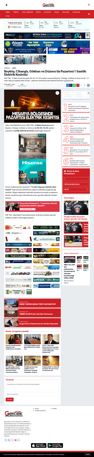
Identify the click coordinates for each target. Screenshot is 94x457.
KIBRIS (8, 12)
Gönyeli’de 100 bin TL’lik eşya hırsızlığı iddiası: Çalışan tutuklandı (78, 130)
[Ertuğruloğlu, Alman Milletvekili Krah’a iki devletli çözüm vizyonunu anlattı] (14, 360)
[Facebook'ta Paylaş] (67, 85)
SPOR (7, 16)
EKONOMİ (47, 12)
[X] (8, 440)
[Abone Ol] (88, 85)
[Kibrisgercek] (48, 5)
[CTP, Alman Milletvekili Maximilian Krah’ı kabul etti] (32, 339)
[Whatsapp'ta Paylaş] (74, 85)
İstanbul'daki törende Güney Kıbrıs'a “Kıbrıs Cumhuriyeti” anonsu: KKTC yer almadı (79, 163)
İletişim (55, 408)
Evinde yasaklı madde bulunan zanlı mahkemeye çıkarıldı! (13, 347)
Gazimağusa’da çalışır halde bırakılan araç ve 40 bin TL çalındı (79, 119)
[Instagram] (12, 440)
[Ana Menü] (89, 14)
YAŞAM (56, 12)
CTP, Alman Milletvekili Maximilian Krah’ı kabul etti (32, 347)
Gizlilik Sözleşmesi (40, 410)
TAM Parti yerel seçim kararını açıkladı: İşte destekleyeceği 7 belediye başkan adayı (79, 141)
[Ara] (89, 5)
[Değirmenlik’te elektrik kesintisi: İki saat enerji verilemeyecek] (50, 360)
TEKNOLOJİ (76, 12)
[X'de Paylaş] (70, 85)
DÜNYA (38, 12)
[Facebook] (5, 440)
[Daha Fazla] (77, 85)
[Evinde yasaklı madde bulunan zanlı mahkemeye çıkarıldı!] (14, 339)
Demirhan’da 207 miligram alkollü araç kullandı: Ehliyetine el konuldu (78, 108)
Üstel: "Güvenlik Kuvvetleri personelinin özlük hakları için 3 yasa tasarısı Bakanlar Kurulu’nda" (50, 349)
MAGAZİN (65, 12)
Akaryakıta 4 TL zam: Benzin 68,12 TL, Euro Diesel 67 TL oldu (79, 152)
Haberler (7, 68)
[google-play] (55, 445)
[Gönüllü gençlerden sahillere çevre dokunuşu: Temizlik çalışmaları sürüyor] (32, 360)
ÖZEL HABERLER (27, 12)
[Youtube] (15, 440)
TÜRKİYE (16, 12)
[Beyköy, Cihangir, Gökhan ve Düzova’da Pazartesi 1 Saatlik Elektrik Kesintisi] (32, 106)
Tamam (87, 454)
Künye (37, 408)
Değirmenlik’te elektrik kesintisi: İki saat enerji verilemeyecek (50, 368)
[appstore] (39, 445)
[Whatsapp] (18, 440)
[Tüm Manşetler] (87, 253)
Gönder (9, 399)
